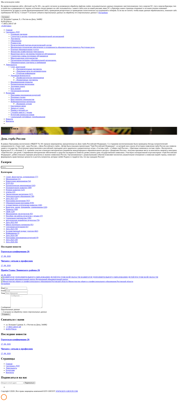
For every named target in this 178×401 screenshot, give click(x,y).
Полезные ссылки (18, 97)
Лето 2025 (12, 240)
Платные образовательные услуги (25, 49)
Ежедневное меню (18, 106)
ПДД (10, 183)
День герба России (41, 134)
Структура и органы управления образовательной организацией (37, 36)
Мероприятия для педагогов (19, 214)
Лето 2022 (12, 222)
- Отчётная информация (25, 73)
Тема (3, 293)
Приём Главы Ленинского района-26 (20, 270)
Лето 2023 (12, 229)
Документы (15, 39)
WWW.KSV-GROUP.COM (67, 391)
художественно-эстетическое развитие (24, 205)
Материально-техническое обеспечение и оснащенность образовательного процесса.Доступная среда (53, 47)
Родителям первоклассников (22, 115)
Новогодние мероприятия (18, 181)
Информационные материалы (23, 102)
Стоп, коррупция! (18, 67)
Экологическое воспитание (19, 194)
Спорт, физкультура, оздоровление (22, 177)
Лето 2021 (12, 198)
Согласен (5, 17)
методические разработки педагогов (22, 220)
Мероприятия (13, 179)
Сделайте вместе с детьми (21, 112)
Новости (9, 119)
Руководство (16, 43)
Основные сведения (19, 34)
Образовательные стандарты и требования (28, 62)
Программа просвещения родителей (26, 95)
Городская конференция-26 (15, 251)
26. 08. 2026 (6, 275)
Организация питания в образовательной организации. (33, 60)
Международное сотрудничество (24, 58)
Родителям (10, 93)
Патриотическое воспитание (22, 84)
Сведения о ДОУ (13, 32)
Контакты (10, 121)
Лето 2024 (12, 235)
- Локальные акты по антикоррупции (30, 71)
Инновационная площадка (22, 82)
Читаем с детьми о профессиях (17, 261)
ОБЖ (10, 212)
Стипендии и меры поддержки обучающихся (29, 56)
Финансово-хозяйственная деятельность (27, 52)
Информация (12, 233)
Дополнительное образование (20, 196)
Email (3, 291)
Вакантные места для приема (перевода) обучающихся (33, 54)
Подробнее (103, 13)
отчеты (10, 192)
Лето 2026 (12, 242)
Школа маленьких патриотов (19, 225)
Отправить (6, 314)
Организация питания (20, 91)
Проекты (12, 209)
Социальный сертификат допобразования (28, 117)
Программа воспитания (18, 201)
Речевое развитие (15, 190)
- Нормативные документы (26, 80)
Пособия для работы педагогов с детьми (24, 216)
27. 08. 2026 (6, 256)
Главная (9, 30)
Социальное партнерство (18, 218)
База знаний (16, 89)
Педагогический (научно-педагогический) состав (31, 45)
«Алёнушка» (6, 26)
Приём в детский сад (19, 110)
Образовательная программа (20, 203)
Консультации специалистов (22, 99)
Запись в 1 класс (17, 108)
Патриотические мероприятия (20, 134)
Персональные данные (10, 309)
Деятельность (11, 65)
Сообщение (6, 307)
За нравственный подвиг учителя (22, 231)
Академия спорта (18, 86)
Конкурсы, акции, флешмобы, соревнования (26, 207)
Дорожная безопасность (20, 75)
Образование (16, 41)
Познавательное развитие (19, 188)
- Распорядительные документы (28, 69)
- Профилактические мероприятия (29, 78)
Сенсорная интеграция (17, 227)
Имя (2, 288)
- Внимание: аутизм (23, 104)
